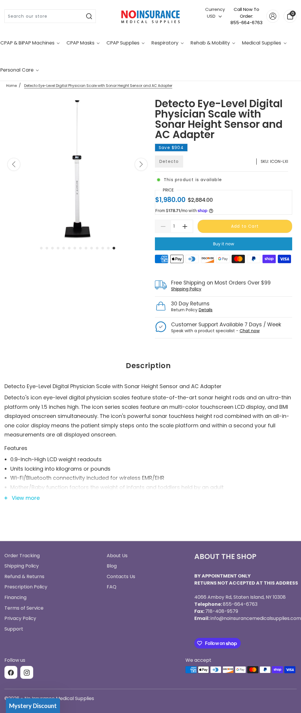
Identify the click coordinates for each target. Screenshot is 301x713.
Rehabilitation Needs (150, 448)
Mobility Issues (151, 405)
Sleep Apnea (150, 383)
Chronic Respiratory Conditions (150, 426)
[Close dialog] (209, 289)
